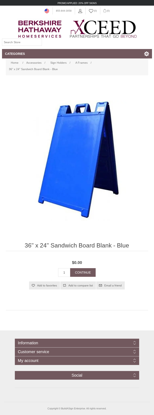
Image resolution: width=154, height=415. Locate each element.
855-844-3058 (64, 10)
